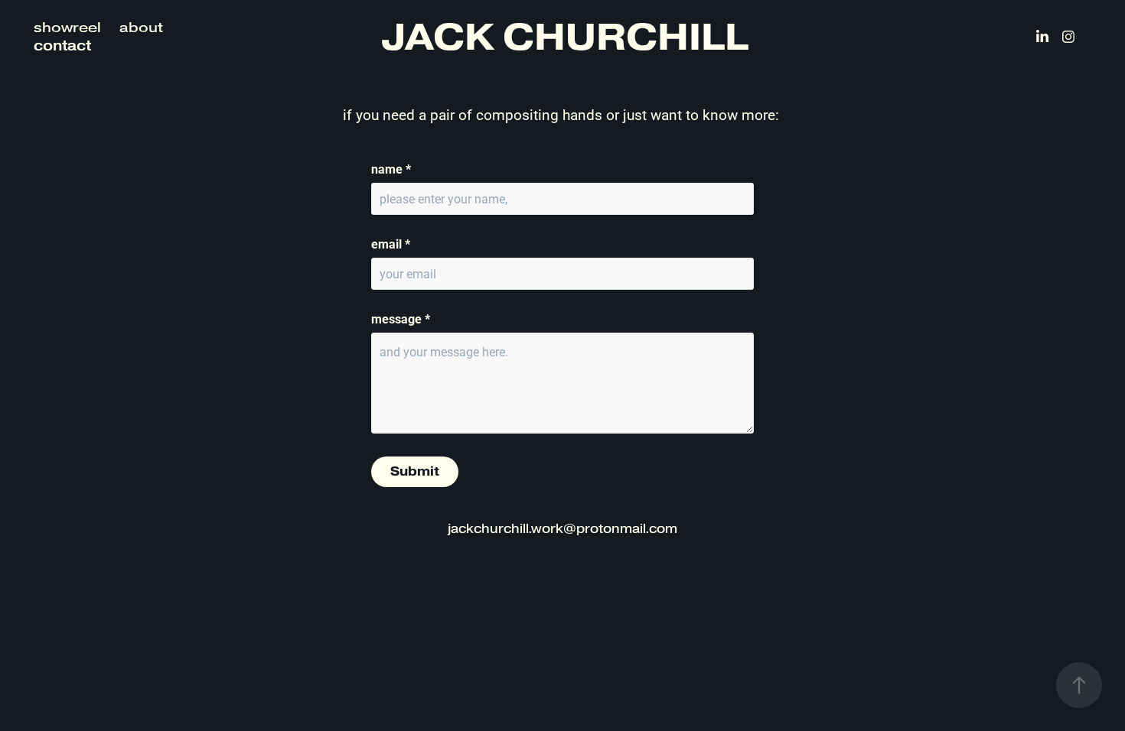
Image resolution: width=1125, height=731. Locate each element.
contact (62, 45)
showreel (67, 27)
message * (400, 319)
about (141, 27)
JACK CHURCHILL (564, 36)
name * (391, 169)
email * (390, 244)
